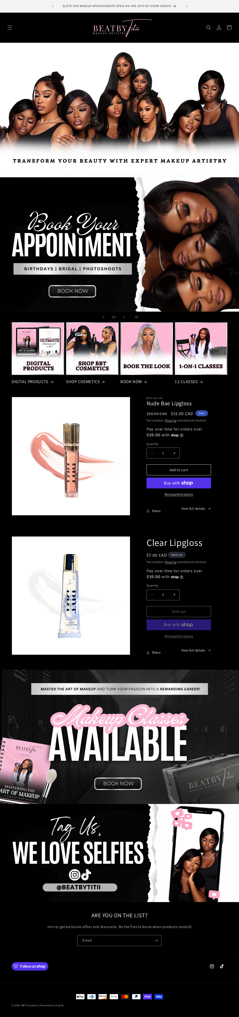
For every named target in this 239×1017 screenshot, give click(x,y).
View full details (193, 508)
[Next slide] (124, 317)
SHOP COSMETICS (83, 381)
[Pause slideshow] (135, 317)
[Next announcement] (186, 6)
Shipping (170, 420)
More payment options (179, 494)
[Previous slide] (103, 317)
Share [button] (156, 511)
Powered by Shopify (52, 1005)
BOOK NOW (131, 381)
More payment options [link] (179, 636)
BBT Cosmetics (30, 1005)
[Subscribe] (156, 940)
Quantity (152, 444)
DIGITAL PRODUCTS (30, 381)
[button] (10, 27)
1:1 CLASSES (186, 381)
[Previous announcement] (52, 6)
